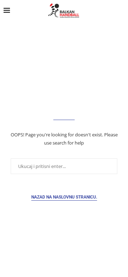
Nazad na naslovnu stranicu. (64, 197)
